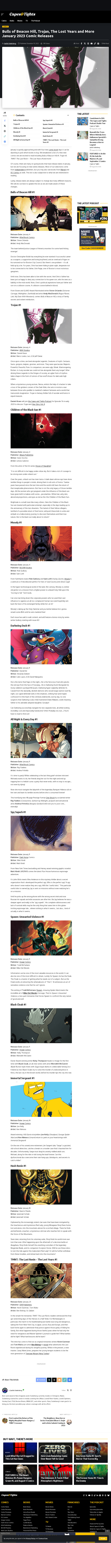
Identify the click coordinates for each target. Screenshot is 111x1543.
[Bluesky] (108, 1495)
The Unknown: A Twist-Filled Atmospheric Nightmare (54, 1479)
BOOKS (26, 1502)
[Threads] (105, 1495)
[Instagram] (71, 1390)
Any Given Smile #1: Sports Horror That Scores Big (88, 1457)
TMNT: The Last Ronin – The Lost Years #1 (54, 141)
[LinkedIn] (97, 1495)
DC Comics (15, 173)
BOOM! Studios (26, 568)
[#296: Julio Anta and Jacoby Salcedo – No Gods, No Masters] (92, 215)
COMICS (5, 1502)
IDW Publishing (26, 1305)
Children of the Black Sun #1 (23, 128)
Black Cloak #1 (48, 128)
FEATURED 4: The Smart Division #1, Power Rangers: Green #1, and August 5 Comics (19, 1478)
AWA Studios (25, 350)
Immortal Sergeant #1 (50, 132)
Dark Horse (24, 857)
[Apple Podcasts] (102, 1495)
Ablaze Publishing (26, 455)
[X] (68, 1390)
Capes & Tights (94, 126)
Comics (5, 26)
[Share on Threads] (88, 43)
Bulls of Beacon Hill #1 (21, 120)
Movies (49, 1502)
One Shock (50, 798)
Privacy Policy (30, 1538)
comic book (53, 150)
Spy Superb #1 (47, 120)
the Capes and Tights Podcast (39, 401)
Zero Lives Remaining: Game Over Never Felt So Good (54, 1457)
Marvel (63, 170)
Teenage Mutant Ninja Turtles (37, 1353)
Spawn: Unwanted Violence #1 (53, 124)
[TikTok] (94, 1495)
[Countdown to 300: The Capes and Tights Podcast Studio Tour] (82, 121)
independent (20, 170)
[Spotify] (100, 1495)
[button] (103, 1538)
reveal (45, 1345)
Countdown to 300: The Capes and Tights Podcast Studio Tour (98, 120)
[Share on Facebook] (81, 43)
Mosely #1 (16, 132)
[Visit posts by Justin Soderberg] (5, 1390)
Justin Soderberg (10, 43)
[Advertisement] (55, 5)
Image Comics (25, 962)
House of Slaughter (43, 466)
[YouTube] (89, 1495)
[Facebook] (84, 1495)
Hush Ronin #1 (48, 136)
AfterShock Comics (27, 237)
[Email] (91, 43)
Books (7, 1452)
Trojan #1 (16, 124)
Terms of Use (42, 1538)
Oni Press (79, 1474)
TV (47, 1521)
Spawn (39, 990)
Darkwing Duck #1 (19, 136)
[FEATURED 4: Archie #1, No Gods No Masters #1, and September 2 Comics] (82, 156)
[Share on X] (84, 43)
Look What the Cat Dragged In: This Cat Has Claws (19, 1457)
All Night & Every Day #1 (21, 140)
